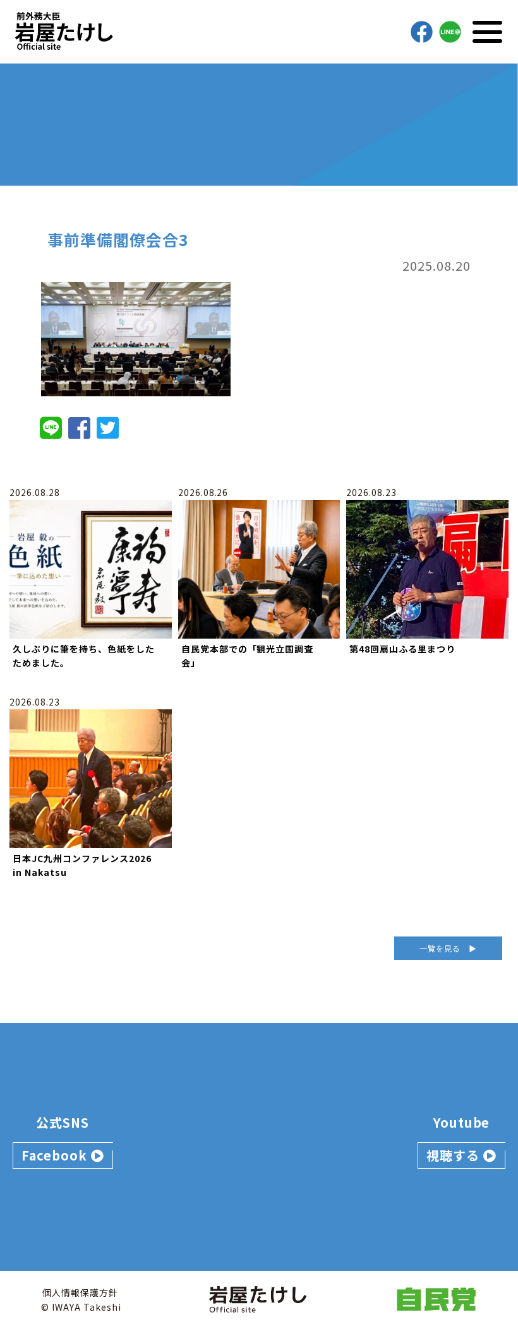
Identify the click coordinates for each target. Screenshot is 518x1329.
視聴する (454, 1155)
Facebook (56, 1155)
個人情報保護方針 (80, 1292)
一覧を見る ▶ (448, 948)
